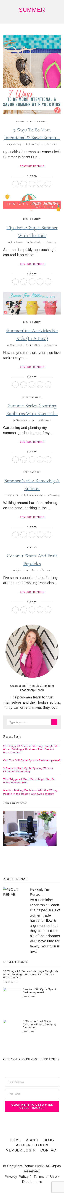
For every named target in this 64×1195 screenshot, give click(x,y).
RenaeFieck (34, 144)
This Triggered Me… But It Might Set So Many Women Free (29, 781)
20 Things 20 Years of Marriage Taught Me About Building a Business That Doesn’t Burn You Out (30, 749)
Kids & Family (39, 121)
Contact (49, 1150)
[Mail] (42, 1158)
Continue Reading (32, 166)
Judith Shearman (34, 495)
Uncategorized (32, 397)
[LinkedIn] (48, 184)
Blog (49, 1140)
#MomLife (22, 121)
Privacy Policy (16, 1176)
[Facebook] (23, 184)
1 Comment (51, 242)
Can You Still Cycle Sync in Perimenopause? (32, 760)
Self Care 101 (32, 472)
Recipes (32, 547)
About (32, 1140)
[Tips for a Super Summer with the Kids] (32, 202)
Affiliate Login (32, 1145)
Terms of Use (46, 1176)
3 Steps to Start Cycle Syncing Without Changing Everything (28, 770)
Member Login (21, 1150)
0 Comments (51, 144)
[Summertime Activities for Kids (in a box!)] (32, 303)
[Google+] (40, 184)
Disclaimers (32, 1182)
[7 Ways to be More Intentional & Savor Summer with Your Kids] (32, 74)
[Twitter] (15, 184)
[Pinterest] (32, 184)
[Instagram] (28, 1158)
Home (15, 1140)
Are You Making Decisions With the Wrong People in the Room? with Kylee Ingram (30, 792)
